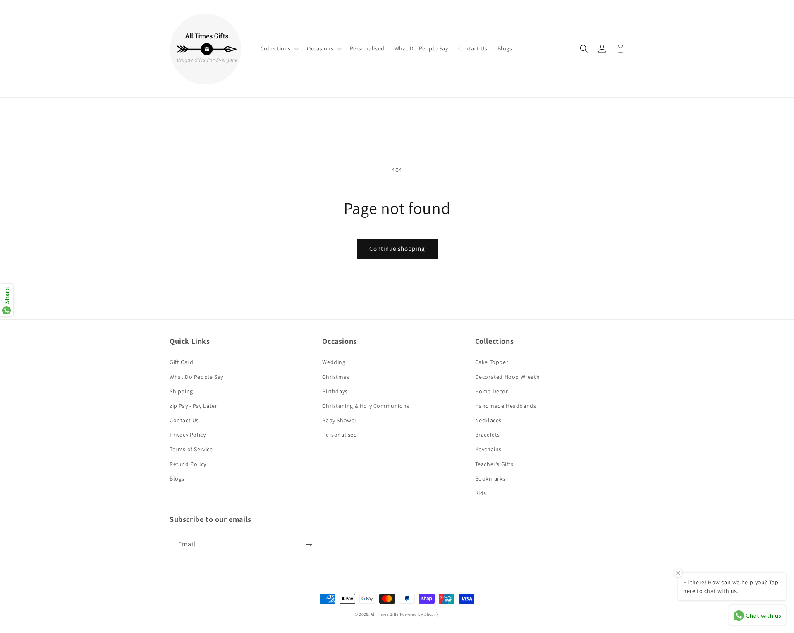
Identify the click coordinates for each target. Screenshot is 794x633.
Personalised (339, 434)
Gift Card (181, 362)
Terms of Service (191, 449)
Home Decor (491, 391)
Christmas (335, 377)
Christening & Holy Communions (365, 405)
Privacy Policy (188, 434)
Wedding (333, 362)
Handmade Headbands (505, 405)
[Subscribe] (309, 544)
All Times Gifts (385, 614)
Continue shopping (397, 248)
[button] (279, 48)
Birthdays (334, 391)
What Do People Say (196, 377)
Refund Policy (188, 464)
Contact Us (184, 420)
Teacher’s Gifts (494, 464)
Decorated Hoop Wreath (507, 377)
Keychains (488, 449)
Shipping (181, 391)
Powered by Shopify (420, 614)
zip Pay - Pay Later (193, 405)
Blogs (177, 478)
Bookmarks (490, 478)
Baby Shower (339, 420)
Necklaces (488, 420)
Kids (480, 493)
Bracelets (487, 434)
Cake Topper (492, 362)
